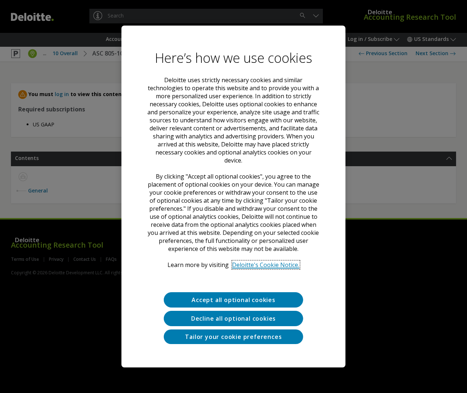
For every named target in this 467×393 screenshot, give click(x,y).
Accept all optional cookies (233, 300)
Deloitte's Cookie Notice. (265, 265)
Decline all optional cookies (233, 318)
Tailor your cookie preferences (233, 337)
